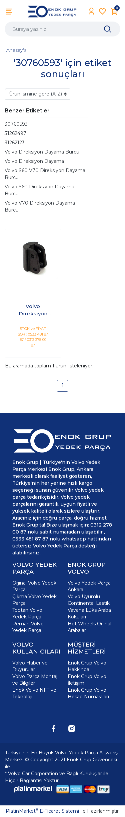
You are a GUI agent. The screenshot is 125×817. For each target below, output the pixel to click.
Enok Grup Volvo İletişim (87, 679)
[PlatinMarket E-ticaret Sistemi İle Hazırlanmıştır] (33, 789)
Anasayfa (16, 50)
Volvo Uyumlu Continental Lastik (89, 600)
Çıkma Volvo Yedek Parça (34, 600)
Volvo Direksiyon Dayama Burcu (42, 152)
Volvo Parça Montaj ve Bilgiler (34, 679)
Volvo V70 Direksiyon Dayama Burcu (40, 206)
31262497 (15, 133)
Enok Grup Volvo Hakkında (87, 666)
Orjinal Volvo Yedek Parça (34, 586)
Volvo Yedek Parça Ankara (89, 586)
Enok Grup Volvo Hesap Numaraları (88, 693)
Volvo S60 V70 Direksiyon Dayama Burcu (45, 173)
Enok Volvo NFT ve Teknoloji (34, 693)
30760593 (16, 124)
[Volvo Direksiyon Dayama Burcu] (33, 256)
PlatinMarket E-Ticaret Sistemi (42, 811)
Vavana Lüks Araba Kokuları (89, 613)
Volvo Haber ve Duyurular (30, 666)
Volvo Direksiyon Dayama (34, 161)
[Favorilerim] (102, 11)
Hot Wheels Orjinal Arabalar (89, 627)
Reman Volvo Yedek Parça (28, 627)
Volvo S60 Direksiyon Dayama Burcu (39, 190)
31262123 (15, 143)
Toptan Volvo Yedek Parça (27, 613)
